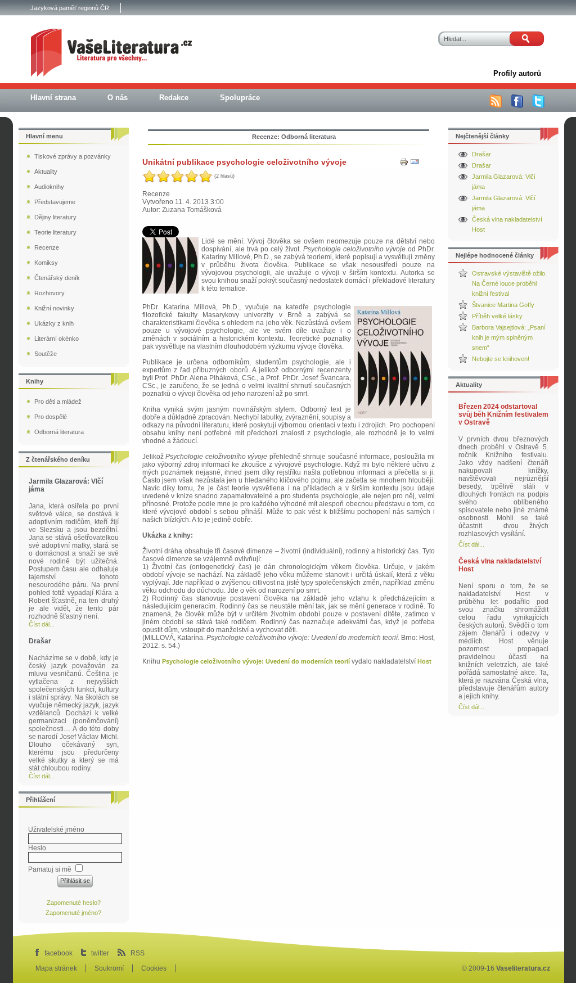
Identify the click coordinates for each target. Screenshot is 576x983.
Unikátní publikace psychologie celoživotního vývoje (244, 161)
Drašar (481, 154)
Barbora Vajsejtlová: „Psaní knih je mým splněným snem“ (509, 337)
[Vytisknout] (403, 164)
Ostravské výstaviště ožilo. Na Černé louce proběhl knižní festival (509, 283)
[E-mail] (414, 164)
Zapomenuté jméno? (73, 912)
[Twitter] (538, 105)
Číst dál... (471, 544)
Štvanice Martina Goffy (503, 304)
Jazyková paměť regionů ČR (69, 7)
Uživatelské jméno (56, 829)
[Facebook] (517, 105)
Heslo (37, 848)
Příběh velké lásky (497, 316)
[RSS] (495, 105)
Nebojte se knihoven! (500, 358)
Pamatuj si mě (49, 869)
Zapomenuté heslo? (74, 902)
